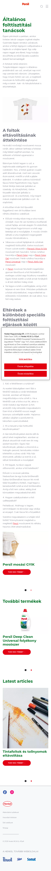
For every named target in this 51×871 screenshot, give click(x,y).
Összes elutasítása (26, 374)
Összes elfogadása (25, 366)
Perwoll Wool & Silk (37, 248)
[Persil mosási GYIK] (25, 554)
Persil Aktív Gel (35, 261)
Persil (10, 269)
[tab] (26, 590)
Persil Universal (13, 261)
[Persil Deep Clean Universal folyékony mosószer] (25, 632)
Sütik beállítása (25, 359)
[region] (25, 353)
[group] (25, 563)
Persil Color (22, 255)
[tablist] (25, 590)
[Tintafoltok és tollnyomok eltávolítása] (25, 728)
